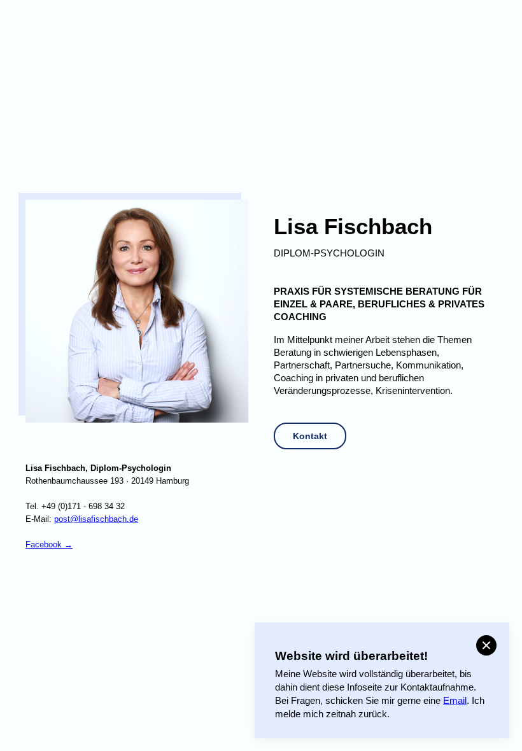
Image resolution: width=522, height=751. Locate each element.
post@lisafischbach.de (96, 519)
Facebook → (49, 544)
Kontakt (310, 436)
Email (455, 700)
